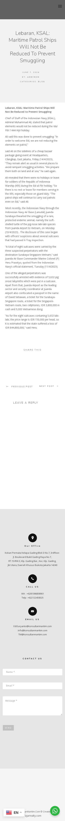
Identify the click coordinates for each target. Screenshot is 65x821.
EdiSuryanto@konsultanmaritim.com (33, 626)
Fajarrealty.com (32, 815)
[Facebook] (19, 805)
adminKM (33, 77)
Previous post (22, 386)
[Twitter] (26, 805)
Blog (41, 81)
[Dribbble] (46, 805)
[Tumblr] (33, 805)
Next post (46, 386)
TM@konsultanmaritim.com (32, 634)
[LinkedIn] (39, 805)
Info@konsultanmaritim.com (32, 630)
